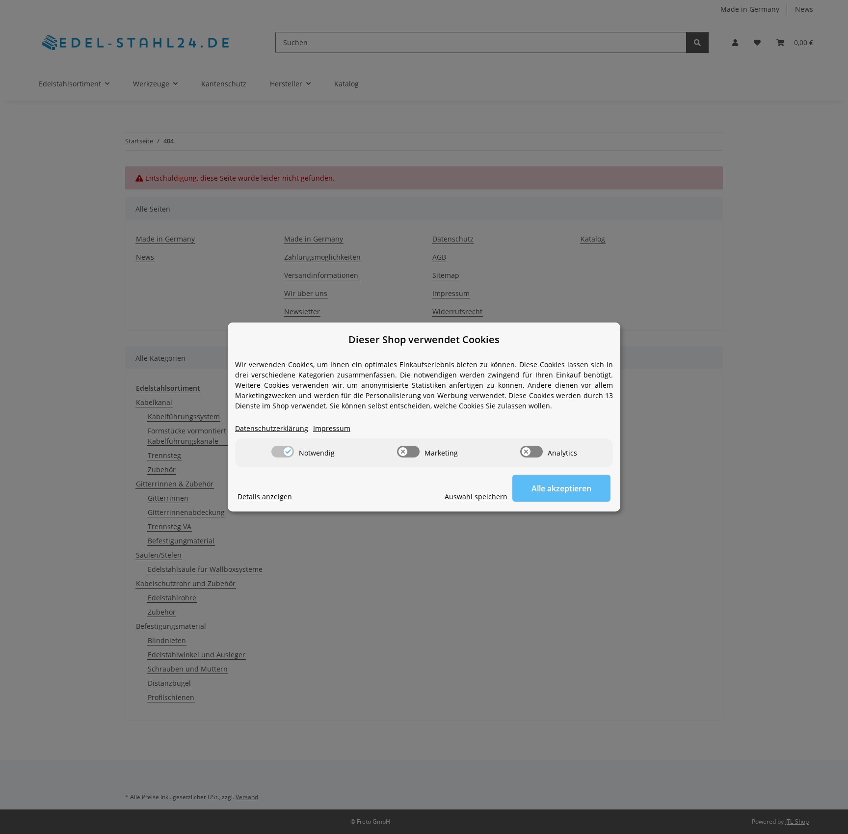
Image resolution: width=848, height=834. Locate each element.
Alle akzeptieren (561, 488)
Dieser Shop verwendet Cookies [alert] (424, 339)
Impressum (331, 428)
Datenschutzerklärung (271, 428)
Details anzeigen (265, 496)
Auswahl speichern (476, 496)
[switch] (282, 451)
